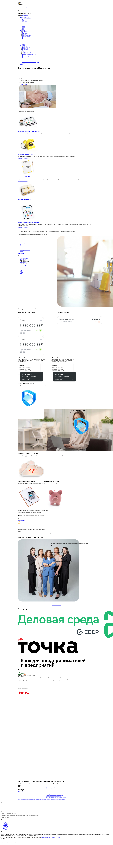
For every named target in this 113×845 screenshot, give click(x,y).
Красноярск (5, 823)
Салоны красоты (25, 39)
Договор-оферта (49, 794)
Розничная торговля (26, 38)
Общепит (24, 34)
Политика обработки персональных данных (26, 799)
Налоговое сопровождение (27, 58)
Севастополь (5, 827)
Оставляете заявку (21, 520)
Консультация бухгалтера (27, 56)
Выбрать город (25, 15)
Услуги (21, 50)
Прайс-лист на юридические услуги (53, 796)
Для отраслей (22, 30)
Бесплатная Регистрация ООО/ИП (29, 22)
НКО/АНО (24, 21)
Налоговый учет (25, 49)
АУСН (23, 26)
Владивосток (5, 826)
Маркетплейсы (25, 33)
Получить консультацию (56, 75)
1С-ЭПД (24, 53)
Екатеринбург (5, 825)
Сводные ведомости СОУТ (41, 799)
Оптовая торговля (26, 36)
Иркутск (4, 822)
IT (22, 32)
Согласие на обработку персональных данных (56, 799)
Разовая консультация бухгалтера (26, 154)
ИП (23, 19)
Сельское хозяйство (26, 40)
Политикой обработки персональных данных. (50, 837)
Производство (25, 37)
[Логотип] (56, 2)
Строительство (25, 41)
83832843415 (20, 8)
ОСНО (23, 27)
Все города (5, 829)
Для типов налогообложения (26, 23)
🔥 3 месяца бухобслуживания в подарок (30, 62)
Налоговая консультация (27, 57)
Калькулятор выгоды (22, 7)
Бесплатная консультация (31, 7)
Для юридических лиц (24, 17)
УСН (23, 29)
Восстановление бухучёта (24, 199)
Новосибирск (20, 6)
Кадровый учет (25, 48)
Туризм (23, 44)
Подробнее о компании (56, 605)
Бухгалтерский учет (26, 47)
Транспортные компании (27, 42)
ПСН (23, 28)
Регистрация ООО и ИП (24, 176)
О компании (22, 63)
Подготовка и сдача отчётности (28, 60)
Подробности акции (23, 84)
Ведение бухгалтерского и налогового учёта (29, 131)
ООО (23, 20)
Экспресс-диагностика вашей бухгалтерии (28, 222)
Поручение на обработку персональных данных (56, 797)
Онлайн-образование (26, 35)
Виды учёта (22, 45)
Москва (4, 828)
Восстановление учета (26, 55)
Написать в (4, 843)
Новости (21, 64)
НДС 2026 (24, 59)
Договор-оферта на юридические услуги (54, 795)
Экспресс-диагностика (26, 52)
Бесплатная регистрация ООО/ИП (29, 54)
